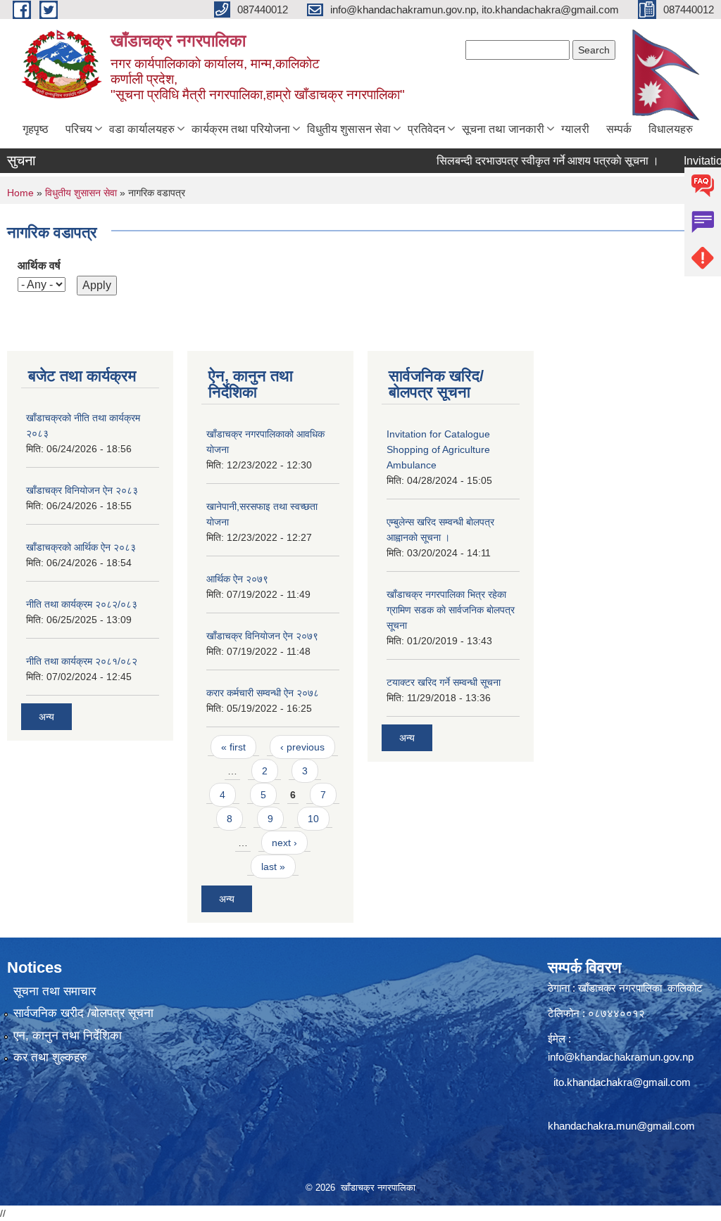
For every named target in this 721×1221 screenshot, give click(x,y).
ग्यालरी (575, 129)
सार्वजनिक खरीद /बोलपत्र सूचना (83, 1013)
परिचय (78, 129)
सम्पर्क (619, 129)
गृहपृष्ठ (36, 129)
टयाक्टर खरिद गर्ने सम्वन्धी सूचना (444, 682)
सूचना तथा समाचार (54, 991)
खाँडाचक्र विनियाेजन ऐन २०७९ (262, 635)
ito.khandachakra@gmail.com (622, 1082)
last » (273, 866)
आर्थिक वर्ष (39, 265)
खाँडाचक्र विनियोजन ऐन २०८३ (82, 490)
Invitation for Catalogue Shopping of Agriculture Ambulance (438, 449)
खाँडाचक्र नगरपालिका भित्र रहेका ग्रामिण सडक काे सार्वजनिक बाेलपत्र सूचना (451, 610)
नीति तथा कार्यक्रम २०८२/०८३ (81, 604)
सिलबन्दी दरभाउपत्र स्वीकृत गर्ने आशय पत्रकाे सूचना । (530, 161)
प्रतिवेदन (426, 129)
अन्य (46, 716)
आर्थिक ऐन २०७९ (237, 578)
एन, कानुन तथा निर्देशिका (67, 1035)
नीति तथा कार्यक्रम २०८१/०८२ (81, 661)
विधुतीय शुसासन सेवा (349, 129)
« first (233, 747)
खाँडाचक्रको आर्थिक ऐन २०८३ (81, 547)
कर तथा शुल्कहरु (50, 1057)
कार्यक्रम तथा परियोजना (241, 129)
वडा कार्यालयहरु (142, 129)
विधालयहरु (670, 129)
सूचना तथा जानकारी (503, 129)
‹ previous (302, 747)
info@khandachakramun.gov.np (621, 1057)
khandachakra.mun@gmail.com (621, 1126)
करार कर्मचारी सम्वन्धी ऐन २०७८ (262, 692)
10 (313, 818)
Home (20, 192)
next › (284, 842)
